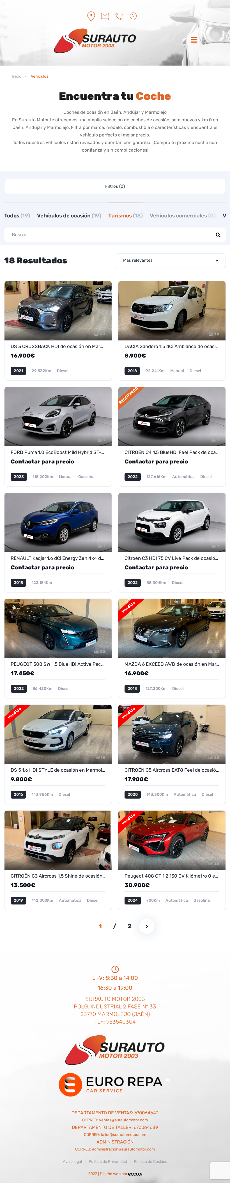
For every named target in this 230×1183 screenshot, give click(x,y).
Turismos (125, 215)
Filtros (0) (115, 186)
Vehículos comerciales (183, 215)
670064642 (146, 1112)
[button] (194, 41)
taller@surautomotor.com (123, 1134)
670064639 (146, 1127)
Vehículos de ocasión (69, 215)
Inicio (16, 76)
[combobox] (170, 260)
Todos (17, 215)
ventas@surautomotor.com (123, 1120)
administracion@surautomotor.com (123, 1149)
